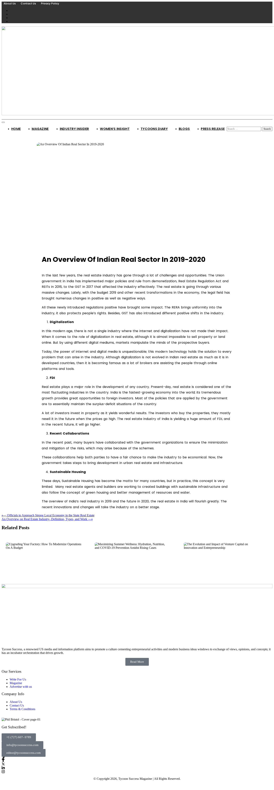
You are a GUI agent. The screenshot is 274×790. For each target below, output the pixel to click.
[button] (19, 737)
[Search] (228, 124)
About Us (10, 3)
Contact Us (28, 3)
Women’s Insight (115, 128)
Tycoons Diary (154, 128)
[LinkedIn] (137, 767)
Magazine (40, 128)
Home (16, 128)
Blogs (184, 128)
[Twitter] (137, 764)
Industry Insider (74, 128)
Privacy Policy (50, 3)
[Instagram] (137, 771)
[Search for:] (244, 128)
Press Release (213, 128)
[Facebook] (137, 759)
